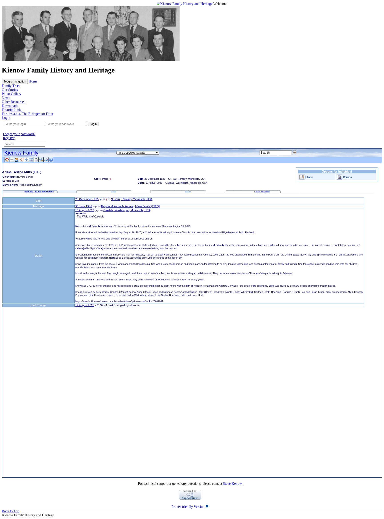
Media (188, 191)
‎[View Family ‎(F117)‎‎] (147, 206)
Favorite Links (12, 110)
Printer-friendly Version (188, 507)
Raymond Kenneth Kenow (117, 206)
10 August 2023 (84, 210)
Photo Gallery (11, 94)
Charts (309, 177)
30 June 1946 (83, 206)
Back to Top (10, 511)
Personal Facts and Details (39, 191)
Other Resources (13, 102)
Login (6, 118)
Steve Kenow (232, 483)
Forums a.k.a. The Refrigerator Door (27, 114)
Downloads (10, 106)
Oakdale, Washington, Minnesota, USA (126, 210)
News (6, 98)
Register (8, 138)
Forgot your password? (19, 134)
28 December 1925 (87, 199)
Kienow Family (21, 153)
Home (33, 81)
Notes (113, 191)
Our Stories (10, 90)
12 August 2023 (84, 305)
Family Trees (11, 86)
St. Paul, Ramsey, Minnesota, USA (131, 199)
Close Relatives (262, 191)
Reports (347, 177)
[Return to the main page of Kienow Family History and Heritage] (185, 4)
